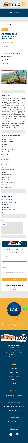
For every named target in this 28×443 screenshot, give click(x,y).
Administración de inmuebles (14, 395)
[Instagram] (17, 435)
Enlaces (14, 383)
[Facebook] (11, 435)
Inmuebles (9, 24)
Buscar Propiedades (14, 422)
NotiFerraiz (14, 380)
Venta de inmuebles (14, 410)
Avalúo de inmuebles (14, 402)
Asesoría (14, 399)
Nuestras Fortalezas (14, 376)
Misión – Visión (14, 372)
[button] (23, 3)
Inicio (3, 24)
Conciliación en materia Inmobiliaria (14, 406)
